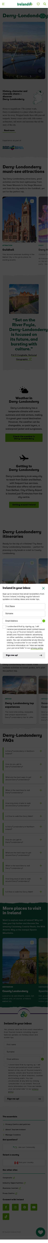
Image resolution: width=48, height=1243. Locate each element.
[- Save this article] (42, 16)
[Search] (44, 4)
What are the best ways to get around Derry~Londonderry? (18, 778)
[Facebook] (6, 1207)
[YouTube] (34, 1207)
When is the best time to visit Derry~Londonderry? (17, 791)
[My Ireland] (38, 4)
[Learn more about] (13, 148)
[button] (43, 588)
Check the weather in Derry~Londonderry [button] (24, 438)
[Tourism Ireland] (24, 4)
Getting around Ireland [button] (24, 505)
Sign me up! (12, 655)
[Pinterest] (24, 1207)
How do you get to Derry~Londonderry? (14, 765)
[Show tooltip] (43, 621)
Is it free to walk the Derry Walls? (19, 816)
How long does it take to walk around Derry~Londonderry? (18, 804)
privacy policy (37, 648)
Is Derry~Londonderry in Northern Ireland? (19, 752)
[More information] (40, 71)
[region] (24, 231)
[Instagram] (15, 1207)
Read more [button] (9, 130)
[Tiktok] (6, 1216)
